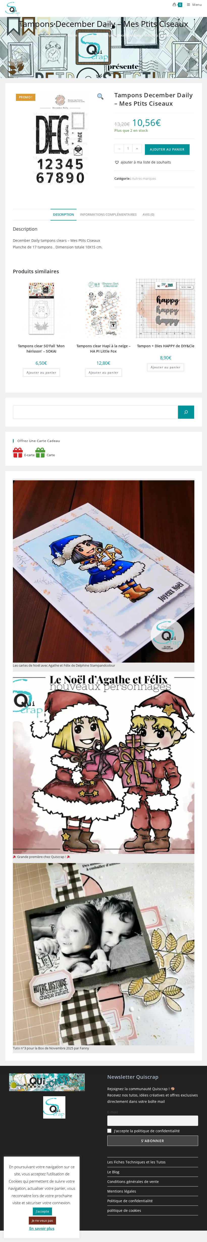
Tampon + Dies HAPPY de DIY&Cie (165, 345)
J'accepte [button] (42, 1211)
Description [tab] (63, 214)
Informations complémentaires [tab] (108, 214)
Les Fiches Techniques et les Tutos (136, 1162)
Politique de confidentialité (130, 1200)
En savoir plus (41, 1228)
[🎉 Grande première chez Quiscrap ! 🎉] (103, 763)
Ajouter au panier (167, 149)
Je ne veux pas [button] (42, 1220)
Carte (50, 455)
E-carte (29, 455)
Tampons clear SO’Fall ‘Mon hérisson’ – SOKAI (41, 348)
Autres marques (144, 178)
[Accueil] (38, 35)
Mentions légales (121, 1191)
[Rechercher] (186, 412)
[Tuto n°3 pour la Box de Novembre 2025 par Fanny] (103, 954)
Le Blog (113, 1172)
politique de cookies (124, 1210)
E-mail (112, 1112)
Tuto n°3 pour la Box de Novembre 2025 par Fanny (51, 1048)
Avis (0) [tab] (148, 214)
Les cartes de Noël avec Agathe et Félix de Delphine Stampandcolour (64, 665)
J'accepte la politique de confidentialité (147, 1130)
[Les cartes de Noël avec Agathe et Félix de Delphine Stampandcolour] (103, 571)
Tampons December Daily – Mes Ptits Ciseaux (137, 35)
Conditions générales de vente (133, 1181)
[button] (142, 162)
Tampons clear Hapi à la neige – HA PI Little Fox (103, 348)
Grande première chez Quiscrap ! (41, 856)
